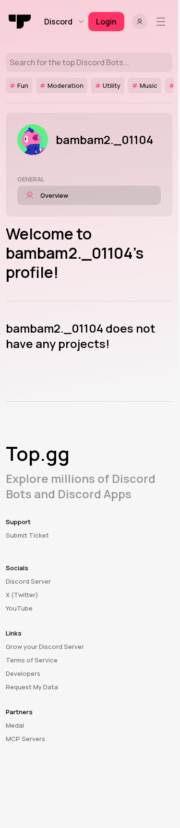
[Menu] (162, 21)
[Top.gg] (20, 21)
